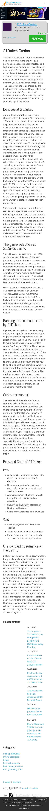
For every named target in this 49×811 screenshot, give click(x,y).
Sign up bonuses (11, 753)
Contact (17, 782)
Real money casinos (13, 766)
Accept (40, 799)
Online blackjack (11, 757)
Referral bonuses (11, 763)
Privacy (6, 782)
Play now (37, 38)
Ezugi (6, 760)
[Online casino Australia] (11, 3)
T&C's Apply (11, 37)
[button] (45, 3)
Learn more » (24, 808)
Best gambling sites (12, 769)
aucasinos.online (30, 788)
